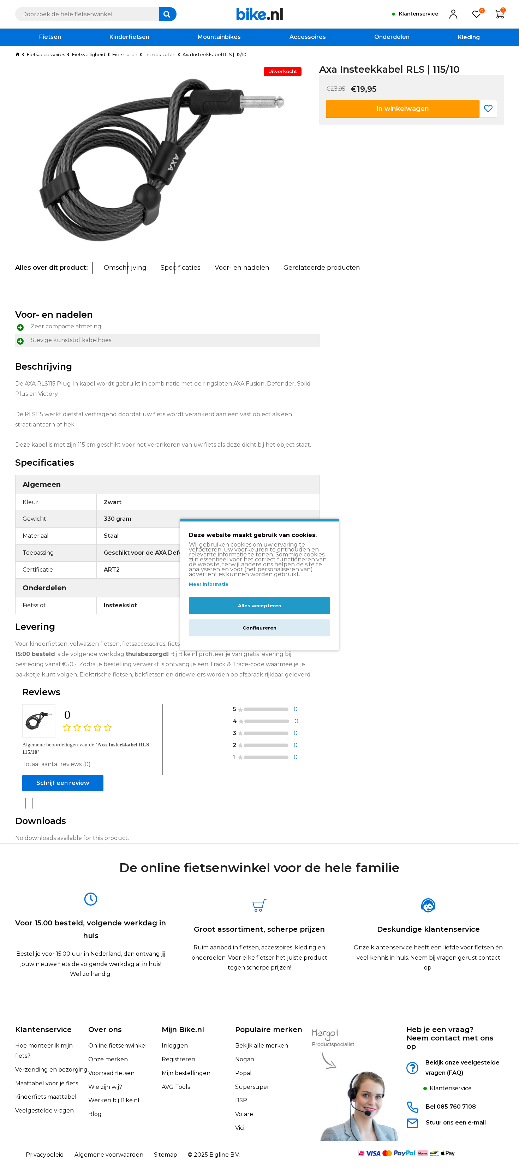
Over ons (105, 1029)
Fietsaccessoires (46, 54)
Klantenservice (43, 1029)
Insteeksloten (159, 54)
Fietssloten (124, 54)
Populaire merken (268, 1029)
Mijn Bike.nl (183, 1029)
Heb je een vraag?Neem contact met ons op (450, 1038)
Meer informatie (208, 584)
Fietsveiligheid (88, 54)
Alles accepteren (259, 605)
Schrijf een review (62, 783)
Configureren (259, 628)
